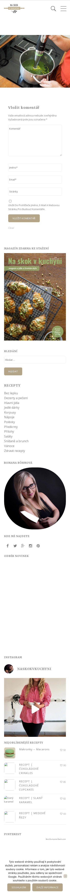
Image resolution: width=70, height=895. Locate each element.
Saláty (8, 436)
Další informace (47, 887)
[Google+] (22, 546)
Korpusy (10, 412)
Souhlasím (19, 887)
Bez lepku (11, 393)
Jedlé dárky (11, 407)
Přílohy (9, 431)
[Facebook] (7, 546)
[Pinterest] (38, 546)
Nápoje (9, 417)
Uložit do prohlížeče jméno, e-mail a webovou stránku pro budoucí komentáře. (34, 207)
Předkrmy (11, 427)
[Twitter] (15, 546)
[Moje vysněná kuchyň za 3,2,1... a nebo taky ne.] (35, 709)
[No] (65, 876)
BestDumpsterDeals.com (56, 839)
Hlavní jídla (11, 403)
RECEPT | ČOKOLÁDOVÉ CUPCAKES (29, 785)
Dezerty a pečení (16, 398)
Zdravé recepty (14, 451)
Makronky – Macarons (34, 749)
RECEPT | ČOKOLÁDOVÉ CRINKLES (29, 769)
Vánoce (9, 446)
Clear (11, 228)
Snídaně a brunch (16, 441)
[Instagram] (30, 546)
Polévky (9, 422)
